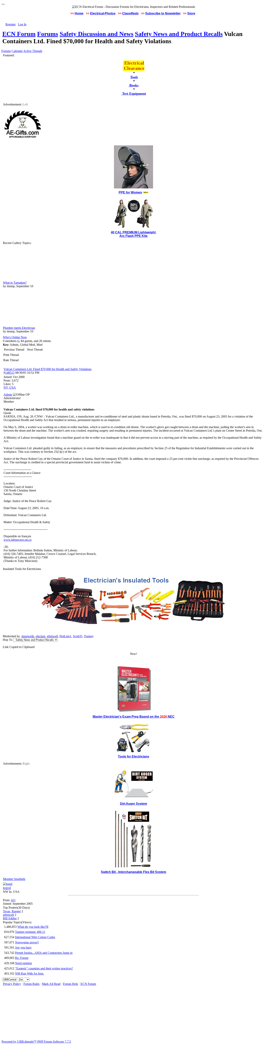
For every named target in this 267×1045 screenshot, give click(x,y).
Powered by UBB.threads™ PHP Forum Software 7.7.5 (36, 1041)
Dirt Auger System (133, 803)
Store (191, 13)
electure (40, 636)
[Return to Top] (3, 4)
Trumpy (89, 636)
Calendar (17, 51)
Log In (22, 24)
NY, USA (10, 387)
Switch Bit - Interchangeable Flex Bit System (133, 872)
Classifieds (130, 13)
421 (13, 900)
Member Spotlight (14, 879)
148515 (9, 372)
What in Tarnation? (15, 282)
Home (79, 13)
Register (10, 24)
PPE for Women (130, 192)
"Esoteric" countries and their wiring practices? (44, 968)
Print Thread (11, 354)
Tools (134, 77)
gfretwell (52, 636)
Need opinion (23, 963)
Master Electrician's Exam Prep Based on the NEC (134, 716)
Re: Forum (21, 957)
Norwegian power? (27, 942)
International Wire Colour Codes (35, 937)
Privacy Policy (12, 984)
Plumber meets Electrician (19, 327)
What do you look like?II (32, 926)
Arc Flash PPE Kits (133, 236)
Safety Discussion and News (96, 33)
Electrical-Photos (103, 13)
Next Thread (35, 349)
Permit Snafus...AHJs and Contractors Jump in (44, 952)
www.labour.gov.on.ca (17, 539)
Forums (47, 33)
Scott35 (77, 636)
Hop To (7, 639)
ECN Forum (19, 33)
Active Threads (32, 51)
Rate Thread (11, 360)
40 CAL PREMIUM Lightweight (133, 232)
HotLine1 (65, 636)
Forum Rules (31, 984)
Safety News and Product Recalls (179, 33)
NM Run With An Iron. (29, 973)
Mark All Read (51, 984)
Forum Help (70, 984)
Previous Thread (14, 349)
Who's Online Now (15, 337)
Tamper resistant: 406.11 (30, 931)
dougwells (28, 636)
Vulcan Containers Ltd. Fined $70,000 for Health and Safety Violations (47, 369)
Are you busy (23, 947)
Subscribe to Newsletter (163, 13)
